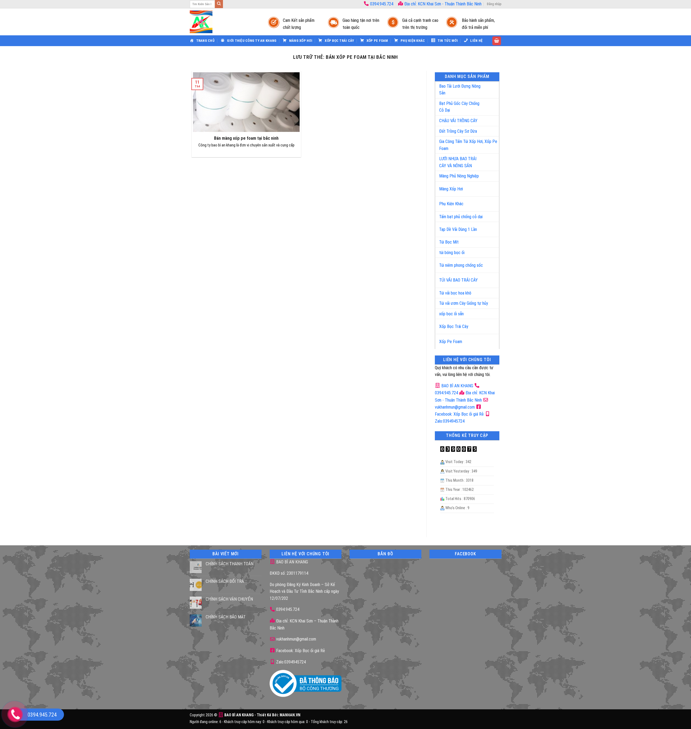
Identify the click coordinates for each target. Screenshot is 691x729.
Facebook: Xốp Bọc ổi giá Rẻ (300, 650)
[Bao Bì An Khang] (223, 21)
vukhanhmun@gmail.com (295, 639)
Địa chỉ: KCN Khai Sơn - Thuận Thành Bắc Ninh (442, 3)
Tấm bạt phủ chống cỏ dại (461, 216)
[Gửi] (219, 4)
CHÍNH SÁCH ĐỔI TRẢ (225, 581)
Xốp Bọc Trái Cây (453, 326)
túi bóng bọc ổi (452, 252)
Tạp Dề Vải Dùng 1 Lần (458, 229)
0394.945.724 (381, 3)
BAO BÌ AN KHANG (456, 385)
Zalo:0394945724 (290, 662)
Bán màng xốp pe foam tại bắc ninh (246, 138)
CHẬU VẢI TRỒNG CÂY (458, 120)
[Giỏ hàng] (496, 40)
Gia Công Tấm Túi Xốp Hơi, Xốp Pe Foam (468, 145)
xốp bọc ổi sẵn (451, 313)
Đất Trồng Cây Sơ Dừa (458, 131)
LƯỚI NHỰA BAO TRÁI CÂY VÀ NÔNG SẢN (457, 162)
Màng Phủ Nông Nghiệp (459, 176)
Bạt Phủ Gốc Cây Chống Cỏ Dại (459, 107)
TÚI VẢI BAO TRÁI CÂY (458, 280)
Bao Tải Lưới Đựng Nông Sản (459, 90)
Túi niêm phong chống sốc (461, 265)
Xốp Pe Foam (450, 341)
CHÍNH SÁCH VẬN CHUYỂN (229, 599)
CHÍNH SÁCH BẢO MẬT (226, 617)
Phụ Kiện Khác (451, 203)
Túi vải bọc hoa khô (455, 293)
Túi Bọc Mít (449, 242)
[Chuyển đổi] (489, 87)
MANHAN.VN (290, 715)
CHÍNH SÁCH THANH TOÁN (229, 563)
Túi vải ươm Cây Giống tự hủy (463, 303)
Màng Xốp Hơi (451, 188)
